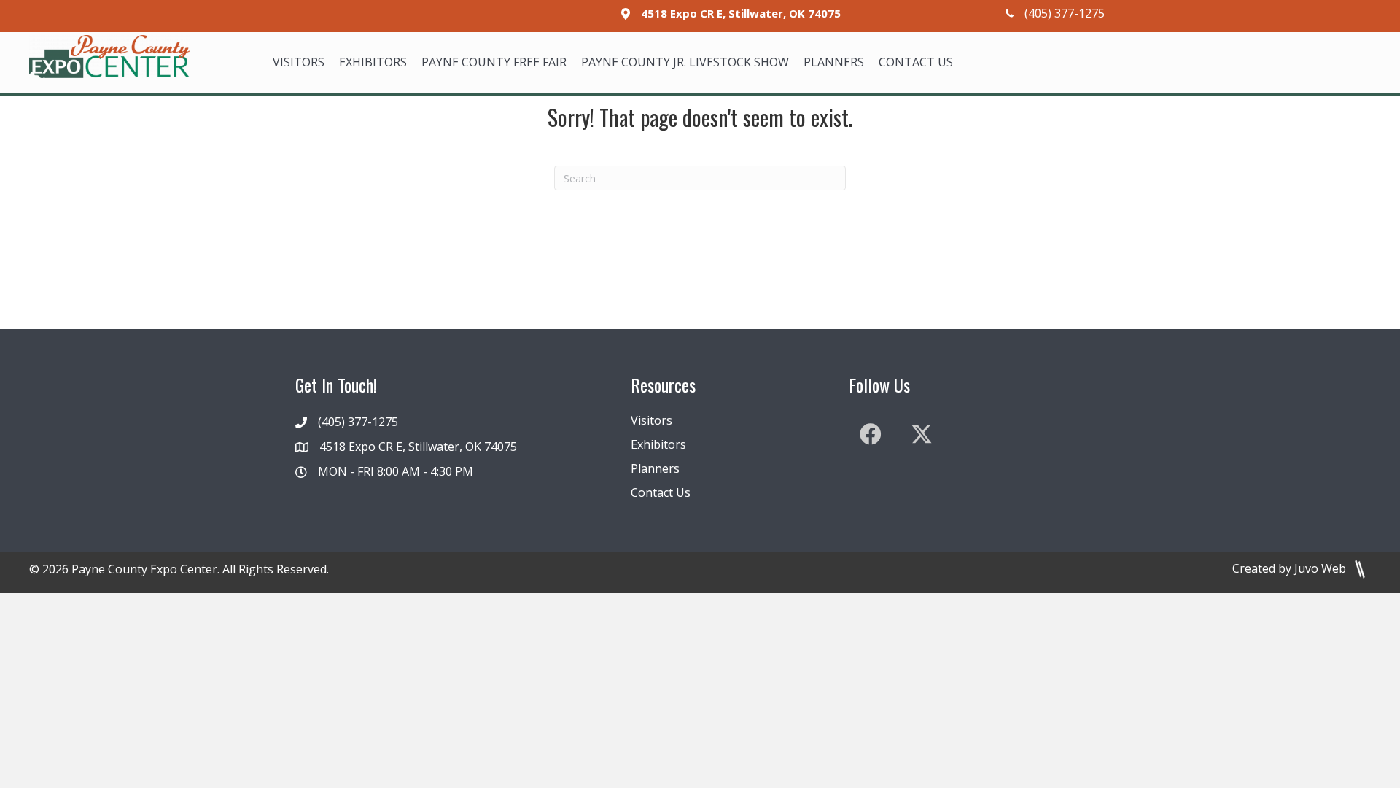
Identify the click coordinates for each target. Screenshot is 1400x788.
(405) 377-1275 (1064, 13)
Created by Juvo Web (1290, 568)
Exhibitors (658, 444)
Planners (655, 468)
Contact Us (661, 492)
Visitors (651, 420)
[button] (870, 434)
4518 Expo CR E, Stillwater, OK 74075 (741, 13)
